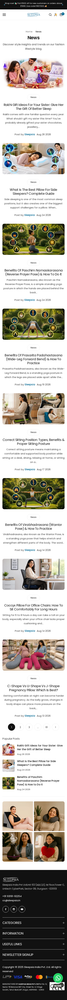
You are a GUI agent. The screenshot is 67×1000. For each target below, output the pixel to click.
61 (47, 727)
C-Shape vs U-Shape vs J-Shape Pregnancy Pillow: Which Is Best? (33, 688)
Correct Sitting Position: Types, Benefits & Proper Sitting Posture (33, 442)
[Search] (50, 14)
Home (29, 31)
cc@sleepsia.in (11, 900)
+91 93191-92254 (12, 896)
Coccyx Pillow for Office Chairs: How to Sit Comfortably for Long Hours (33, 607)
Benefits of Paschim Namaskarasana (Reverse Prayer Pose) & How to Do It (33, 272)
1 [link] (11, 727)
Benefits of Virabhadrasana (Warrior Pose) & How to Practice (33, 526)
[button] (4, 4)
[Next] (55, 727)
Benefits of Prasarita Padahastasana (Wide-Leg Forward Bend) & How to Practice (33, 359)
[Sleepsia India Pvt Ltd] (33, 15)
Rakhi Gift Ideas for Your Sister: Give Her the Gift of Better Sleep (33, 106)
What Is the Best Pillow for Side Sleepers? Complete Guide (33, 191)
